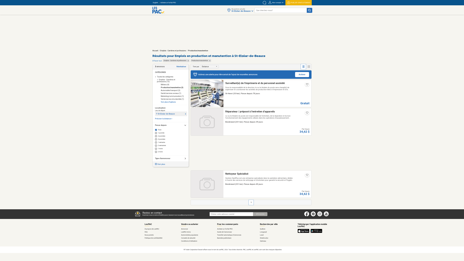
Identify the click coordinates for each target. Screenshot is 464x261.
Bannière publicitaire (224, 238)
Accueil (155, 51)
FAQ (146, 232)
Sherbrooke (264, 238)
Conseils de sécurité (188, 238)
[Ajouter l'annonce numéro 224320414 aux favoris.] (307, 113)
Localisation (160, 108)
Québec (262, 229)
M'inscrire (260, 214)
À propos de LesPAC (152, 229)
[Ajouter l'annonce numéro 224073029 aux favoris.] (307, 175)
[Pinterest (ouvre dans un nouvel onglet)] (313, 216)
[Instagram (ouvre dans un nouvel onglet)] (319, 216)
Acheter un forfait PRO (225, 229)
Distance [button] (205, 66)
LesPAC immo (186, 232)
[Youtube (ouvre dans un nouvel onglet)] (326, 216)
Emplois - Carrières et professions (173, 51)
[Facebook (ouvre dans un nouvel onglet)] (306, 216)
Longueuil (263, 232)
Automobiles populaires (189, 235)
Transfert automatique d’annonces (229, 235)
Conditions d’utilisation (189, 241)
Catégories (160, 72)
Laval (262, 235)
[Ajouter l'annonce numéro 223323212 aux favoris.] (307, 85)
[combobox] (281, 10)
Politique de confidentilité (153, 238)
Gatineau (263, 241)
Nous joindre (149, 235)
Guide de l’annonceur (224, 232)
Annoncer (184, 229)
